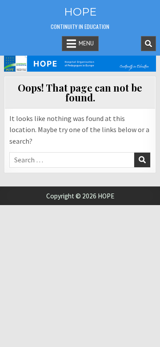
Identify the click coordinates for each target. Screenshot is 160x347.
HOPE (80, 11)
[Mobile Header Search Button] (148, 43)
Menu (86, 43)
